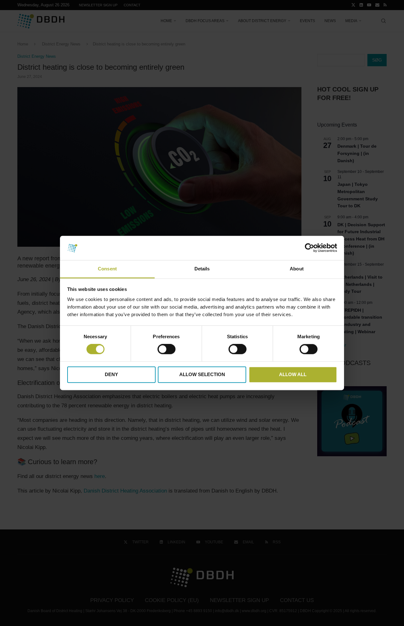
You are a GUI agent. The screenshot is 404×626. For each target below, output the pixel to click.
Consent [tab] (107, 268)
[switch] (166, 349)
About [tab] (297, 268)
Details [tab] (202, 268)
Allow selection (202, 374)
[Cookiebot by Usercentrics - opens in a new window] (309, 248)
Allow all (292, 374)
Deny (111, 374)
